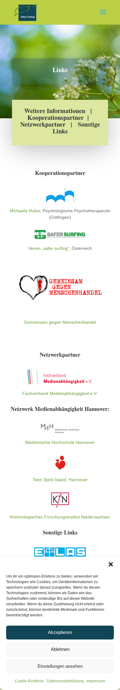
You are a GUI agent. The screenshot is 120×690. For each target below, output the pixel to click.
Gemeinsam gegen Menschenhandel (60, 322)
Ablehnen (60, 649)
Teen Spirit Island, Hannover (60, 479)
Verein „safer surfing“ (48, 248)
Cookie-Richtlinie (29, 681)
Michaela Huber (25, 210)
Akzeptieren (60, 632)
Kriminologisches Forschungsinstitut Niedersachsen (60, 516)
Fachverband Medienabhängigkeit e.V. (60, 393)
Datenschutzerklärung (65, 681)
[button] (111, 564)
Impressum (96, 681)
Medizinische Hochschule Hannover (60, 442)
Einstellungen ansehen (60, 666)
